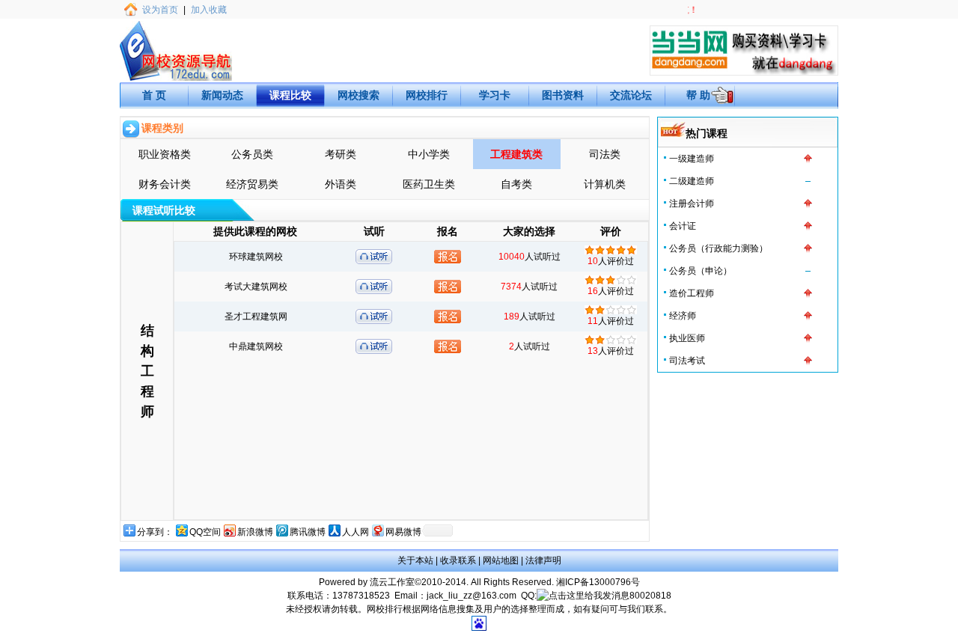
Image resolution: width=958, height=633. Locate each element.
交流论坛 (631, 95)
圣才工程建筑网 (256, 316)
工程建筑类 (516, 154)
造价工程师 (691, 293)
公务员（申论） (700, 271)
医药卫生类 (429, 184)
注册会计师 (691, 203)
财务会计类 (164, 184)
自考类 (516, 184)
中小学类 (429, 154)
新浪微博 (255, 532)
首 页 (154, 95)
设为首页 (160, 9)
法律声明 (543, 560)
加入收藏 (209, 9)
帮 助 (698, 95)
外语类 (340, 184)
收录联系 (458, 560)
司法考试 (687, 360)
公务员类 (252, 154)
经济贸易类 (252, 184)
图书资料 (563, 95)
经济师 (682, 316)
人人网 (355, 532)
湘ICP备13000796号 (598, 582)
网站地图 (501, 560)
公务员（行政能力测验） (718, 248)
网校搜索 (358, 95)
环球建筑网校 (256, 256)
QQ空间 (205, 532)
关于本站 (415, 560)
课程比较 (290, 95)
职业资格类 (164, 154)
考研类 (340, 154)
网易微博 (403, 532)
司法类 (604, 154)
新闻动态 (222, 95)
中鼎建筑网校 (256, 346)
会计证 (682, 226)
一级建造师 (691, 158)
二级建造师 (691, 181)
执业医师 (687, 338)
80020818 (650, 595)
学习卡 (494, 95)
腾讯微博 (308, 532)
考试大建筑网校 (256, 286)
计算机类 (605, 184)
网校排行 (427, 95)
